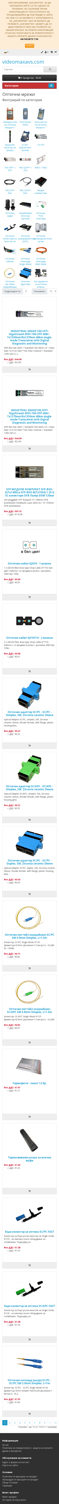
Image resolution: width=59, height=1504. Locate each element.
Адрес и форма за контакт (15, 1462)
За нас (5, 1444)
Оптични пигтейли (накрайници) (10, 284)
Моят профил (9, 1496)
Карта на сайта (10, 1465)
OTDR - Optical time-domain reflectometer (25, 148)
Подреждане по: (12, 291)
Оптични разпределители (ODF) (26, 238)
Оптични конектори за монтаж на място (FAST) (10, 240)
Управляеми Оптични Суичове (25, 216)
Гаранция (7, 1485)
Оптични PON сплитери (41, 216)
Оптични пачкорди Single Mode (25, 261)
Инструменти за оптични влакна (41, 284)
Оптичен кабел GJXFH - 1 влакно (29, 563)
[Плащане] (56, 52)
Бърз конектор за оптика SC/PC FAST (29, 1231)
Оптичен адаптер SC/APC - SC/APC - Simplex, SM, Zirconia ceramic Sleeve (29, 787)
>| (55, 1422)
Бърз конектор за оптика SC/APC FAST (29, 1306)
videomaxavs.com (23, 61)
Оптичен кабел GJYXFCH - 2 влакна (29, 637)
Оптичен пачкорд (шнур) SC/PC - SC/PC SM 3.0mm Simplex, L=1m (29, 1381)
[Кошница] (51, 52)
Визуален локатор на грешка (10, 147)
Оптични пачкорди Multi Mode (40, 261)
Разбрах (29, 45)
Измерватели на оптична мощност (10, 125)
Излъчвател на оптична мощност (40, 125)
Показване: (39, 291)
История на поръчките (14, 1499)
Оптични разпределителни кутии (43, 238)
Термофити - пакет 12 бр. (29, 1083)
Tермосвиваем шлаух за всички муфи (29, 1159)
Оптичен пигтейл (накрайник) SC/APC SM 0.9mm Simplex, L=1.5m (29, 1010)
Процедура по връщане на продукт (20, 1479)
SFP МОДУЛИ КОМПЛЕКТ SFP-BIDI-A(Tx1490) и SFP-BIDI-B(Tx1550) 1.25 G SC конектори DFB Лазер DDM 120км (29, 492)
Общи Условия (10, 1482)
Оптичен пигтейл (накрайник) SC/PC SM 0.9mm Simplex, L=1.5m (29, 936)
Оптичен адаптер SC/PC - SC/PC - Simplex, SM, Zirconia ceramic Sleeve (29, 713)
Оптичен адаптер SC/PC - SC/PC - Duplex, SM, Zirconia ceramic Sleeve (30, 862)
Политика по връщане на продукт (19, 1476)
